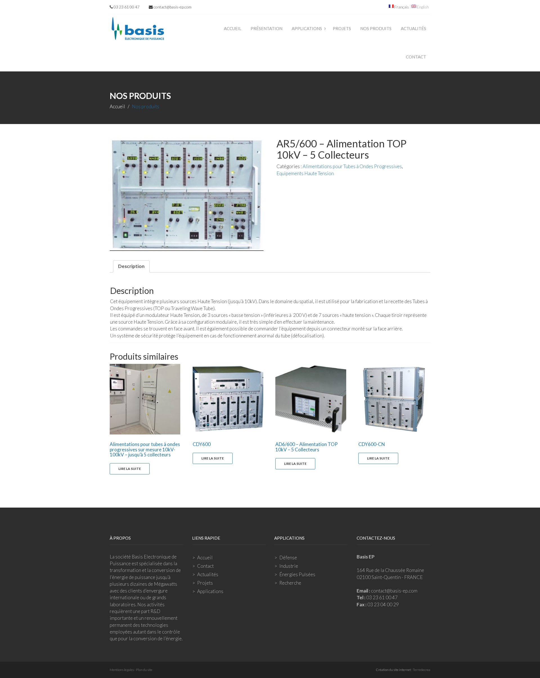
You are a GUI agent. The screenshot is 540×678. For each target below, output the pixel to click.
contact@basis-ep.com (172, 6)
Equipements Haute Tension (305, 173)
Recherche (290, 583)
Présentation (266, 28)
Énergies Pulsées (297, 574)
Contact (416, 56)
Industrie (288, 566)
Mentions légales (122, 670)
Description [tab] (131, 266)
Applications (307, 28)
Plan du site (144, 670)
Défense (288, 557)
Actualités (413, 28)
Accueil (232, 28)
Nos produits (376, 28)
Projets (342, 28)
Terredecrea (421, 670)
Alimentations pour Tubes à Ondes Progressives (352, 166)
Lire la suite (129, 469)
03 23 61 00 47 (126, 6)
